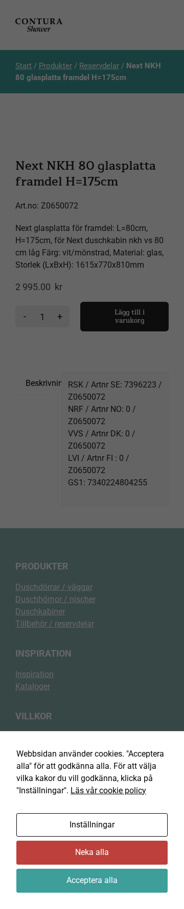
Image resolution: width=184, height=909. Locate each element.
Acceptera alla (92, 880)
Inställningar (92, 824)
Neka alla (92, 852)
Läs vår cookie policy (108, 790)
